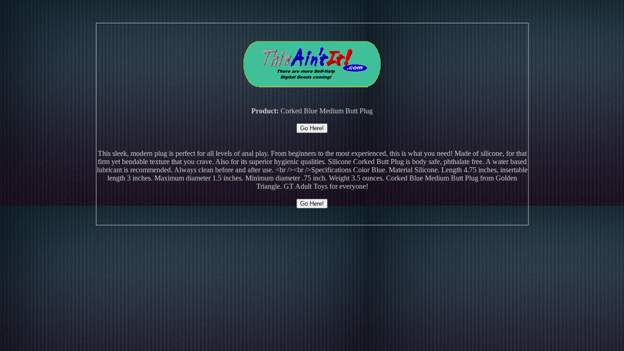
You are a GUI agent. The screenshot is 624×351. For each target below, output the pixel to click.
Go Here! (312, 128)
